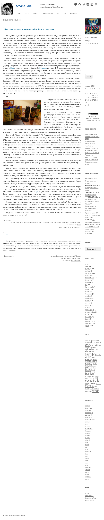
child (91, 345)
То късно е (89, 155)
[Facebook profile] (87, 5)
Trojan (93, 388)
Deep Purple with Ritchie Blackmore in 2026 (92, 137)
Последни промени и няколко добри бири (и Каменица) (29, 29)
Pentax (93, 366)
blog (93, 342)
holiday (88, 359)
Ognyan (88, 366)
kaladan (88, 431)
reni (86, 454)
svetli (87, 458)
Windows (73, 222)
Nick (12, 68)
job (40, 222)
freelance (88, 280)
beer (21, 222)
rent (73, 256)
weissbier (58, 222)
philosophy (89, 310)
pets (86, 307)
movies (87, 303)
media (87, 296)
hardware (88, 287)
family (87, 275)
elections (89, 351)
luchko (87, 433)
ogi (86, 447)
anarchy (87, 340)
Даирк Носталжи (91, 157)
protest (97, 376)
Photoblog (48, 13)
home (74, 258)
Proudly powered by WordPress (14, 515)
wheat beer (65, 222)
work (79, 222)
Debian (93, 347)
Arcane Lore (23, 6)
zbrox (87, 479)
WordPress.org (90, 500)
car (87, 345)
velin (87, 463)
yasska (87, 470)
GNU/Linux (90, 357)
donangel (88, 415)
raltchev (88, 451)
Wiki (57, 13)
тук (37, 192)
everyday (88, 273)
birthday (88, 342)
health (87, 289)
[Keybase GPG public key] (96, 5)
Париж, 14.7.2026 (91, 148)
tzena (87, 460)
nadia (87, 444)
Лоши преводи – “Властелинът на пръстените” (92, 227)
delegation (89, 349)
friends (87, 282)
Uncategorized (90, 321)
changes (27, 222)
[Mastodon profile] (75, 5)
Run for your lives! (91, 159)
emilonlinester (90, 419)
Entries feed (89, 496)
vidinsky (88, 467)
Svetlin (89, 386)
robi (86, 456)
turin (86, 215)
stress (92, 383)
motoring (88, 300)
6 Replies (7, 220)
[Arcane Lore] (7, 14)
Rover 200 (93, 378)
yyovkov (88, 476)
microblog (93, 362)
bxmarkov (88, 408)
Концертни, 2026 (91, 150)
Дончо (87, 204)
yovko (87, 472)
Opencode (43, 68)
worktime (88, 323)
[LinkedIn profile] (92, 5)
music (87, 305)
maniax (87, 438)
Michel (87, 210)
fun (86, 285)
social (87, 314)
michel (87, 440)
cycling (87, 271)
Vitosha (78, 256)
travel (87, 319)
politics (89, 373)
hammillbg (88, 428)
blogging (88, 268)
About (64, 13)
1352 (6, 234)
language (88, 294)
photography (89, 312)
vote (97, 388)
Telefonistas (89, 146)
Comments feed (90, 498)
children (97, 345)
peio (86, 449)
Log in (87, 493)
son (86, 384)
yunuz (87, 474)
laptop (87, 362)
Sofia (96, 380)
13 (93, 95)
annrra (87, 406)
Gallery (36, 13)
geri (86, 424)
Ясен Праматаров (94, 118)
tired (95, 386)
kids (95, 359)
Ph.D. (52, 222)
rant (86, 378)
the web (88, 317)
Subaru (98, 384)
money (88, 363)
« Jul (87, 105)
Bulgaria (98, 342)
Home (19, 13)
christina (88, 410)
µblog (27, 13)
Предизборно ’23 (91, 213)
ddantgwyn (89, 413)
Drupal (96, 349)
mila (86, 442)
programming (89, 376)
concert (87, 347)
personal (88, 367)
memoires (88, 298)
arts (86, 264)
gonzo (87, 426)
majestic (88, 435)
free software (89, 278)
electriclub (88, 417)
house (69, 256)
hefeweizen (34, 222)
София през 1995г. (92, 153)
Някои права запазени (93, 120)
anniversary (95, 340)
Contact (73, 13)
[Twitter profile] (83, 5)
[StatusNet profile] (79, 5)
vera (86, 465)
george (87, 422)
